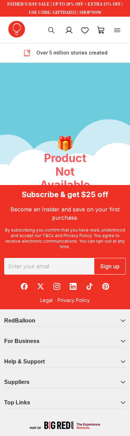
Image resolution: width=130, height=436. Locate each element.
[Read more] (29, 53)
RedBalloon (19, 321)
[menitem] (85, 29)
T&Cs (48, 235)
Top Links (17, 402)
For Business (22, 341)
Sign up (110, 266)
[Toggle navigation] (117, 30)
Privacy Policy (77, 235)
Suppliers (16, 382)
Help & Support (24, 361)
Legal (46, 300)
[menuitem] (51, 30)
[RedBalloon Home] (16, 29)
